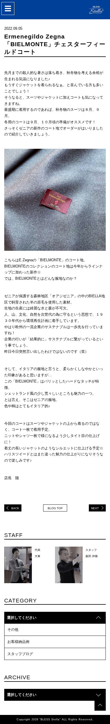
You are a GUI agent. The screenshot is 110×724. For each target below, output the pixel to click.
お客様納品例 (18, 642)
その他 (12, 629)
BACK (15, 508)
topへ (100, 705)
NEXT (95, 508)
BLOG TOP (55, 508)
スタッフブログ (20, 654)
